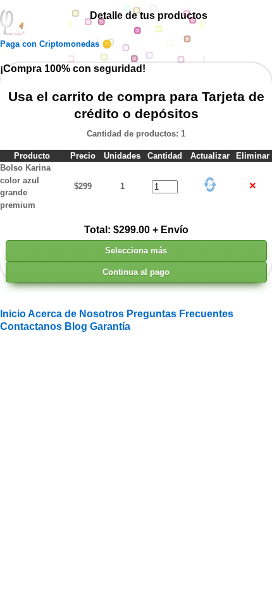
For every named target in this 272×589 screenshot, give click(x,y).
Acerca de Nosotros (77, 313)
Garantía (110, 326)
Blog (77, 326)
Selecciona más (136, 250)
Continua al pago (136, 272)
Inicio (14, 313)
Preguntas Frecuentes (180, 313)
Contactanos (32, 326)
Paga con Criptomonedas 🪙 (56, 44)
